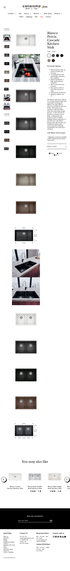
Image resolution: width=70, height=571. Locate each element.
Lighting (29, 17)
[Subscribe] (50, 520)
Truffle (49, 60)
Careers (5, 548)
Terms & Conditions (8, 552)
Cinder (53, 55)
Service (48, 17)
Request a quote (52, 146)
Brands (5, 539)
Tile (36, 17)
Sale (41, 17)
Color (51, 51)
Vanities (11, 13)
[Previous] (3, 479)
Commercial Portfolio (8, 542)
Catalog (5, 541)
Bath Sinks (48, 13)
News (4, 546)
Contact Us (6, 551)
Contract (5, 543)
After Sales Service (8, 549)
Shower (36, 13)
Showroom (6, 538)
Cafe (53, 60)
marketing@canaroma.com (27, 538)
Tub (20, 13)
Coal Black (62, 55)
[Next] (66, 479)
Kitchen (57, 13)
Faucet (26, 13)
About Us (5, 536)
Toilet (21, 17)
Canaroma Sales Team (9, 545)
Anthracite (57, 55)
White (49, 55)
